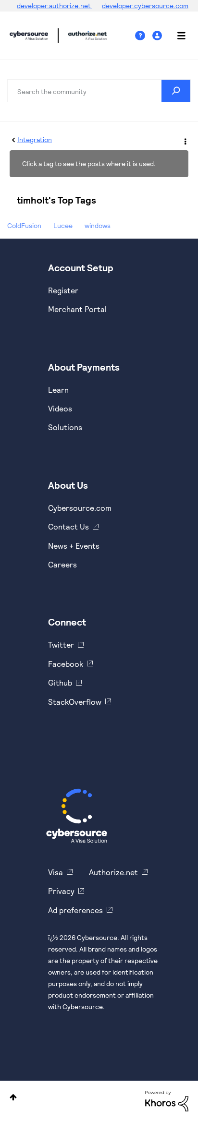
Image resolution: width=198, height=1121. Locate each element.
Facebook (65, 663)
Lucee (63, 225)
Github (60, 682)
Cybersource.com (79, 507)
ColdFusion (24, 225)
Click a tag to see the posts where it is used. (89, 163)
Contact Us (68, 526)
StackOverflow (74, 701)
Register (63, 290)
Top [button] (13, 1097)
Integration (34, 139)
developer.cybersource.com (145, 5)
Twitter (61, 644)
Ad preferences (75, 910)
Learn (58, 389)
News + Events (73, 545)
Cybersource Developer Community (29, 36)
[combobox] (99, 90)
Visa (55, 872)
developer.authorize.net (54, 5)
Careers (62, 564)
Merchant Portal (77, 308)
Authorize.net (113, 872)
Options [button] (184, 140)
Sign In (158, 36)
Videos (60, 408)
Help (143, 36)
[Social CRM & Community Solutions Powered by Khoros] (166, 1100)
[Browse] (176, 35)
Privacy (61, 890)
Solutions (65, 427)
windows (98, 225)
